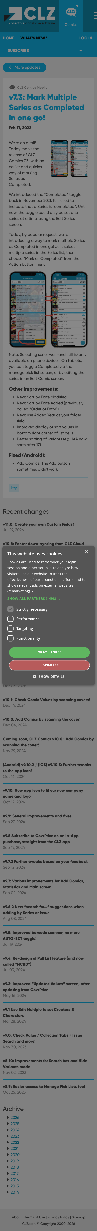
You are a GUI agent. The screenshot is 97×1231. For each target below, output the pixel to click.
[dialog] (48, 615)
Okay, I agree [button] (49, 652)
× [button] (86, 552)
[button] (48, 598)
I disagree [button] (49, 665)
